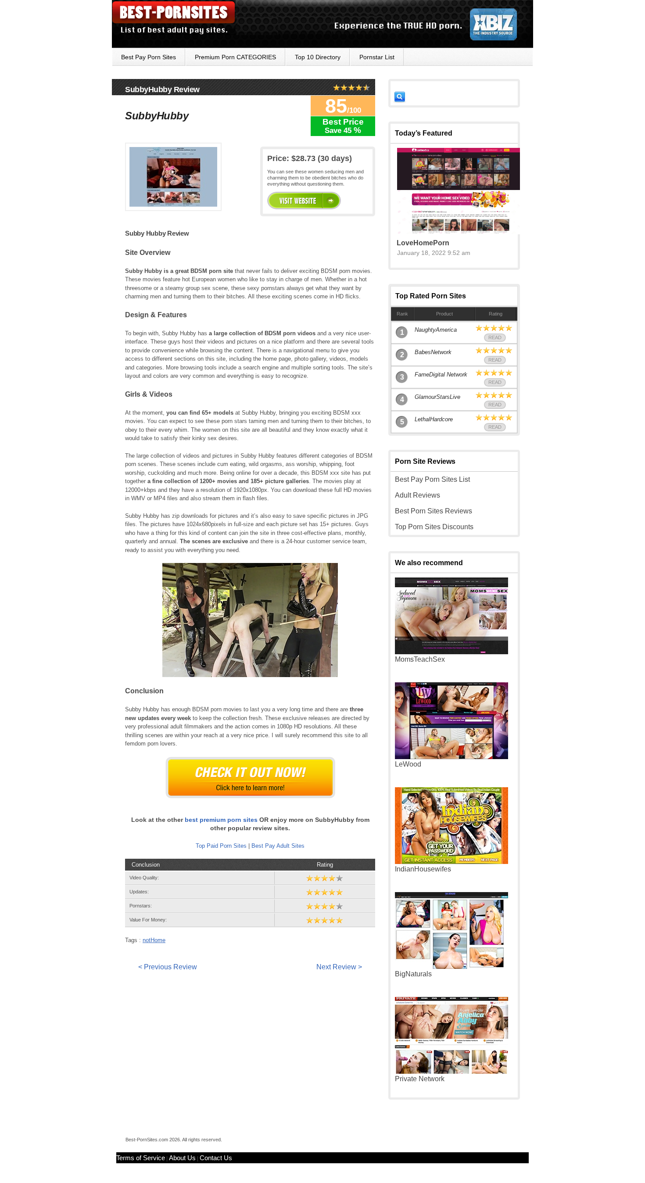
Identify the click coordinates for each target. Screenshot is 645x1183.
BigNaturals (413, 974)
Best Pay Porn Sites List (432, 479)
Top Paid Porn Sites (221, 845)
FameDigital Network (441, 374)
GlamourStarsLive (437, 397)
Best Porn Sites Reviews (433, 511)
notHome (154, 940)
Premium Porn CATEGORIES (235, 57)
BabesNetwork (433, 352)
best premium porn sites (221, 819)
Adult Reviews (417, 495)
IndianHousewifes (423, 869)
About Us (182, 1157)
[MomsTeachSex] (451, 652)
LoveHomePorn (423, 243)
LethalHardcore (434, 419)
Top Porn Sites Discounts (434, 527)
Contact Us (216, 1157)
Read (495, 337)
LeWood (408, 764)
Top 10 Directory (317, 57)
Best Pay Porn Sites (148, 57)
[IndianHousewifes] (451, 861)
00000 (304, 200)
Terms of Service (140, 1157)
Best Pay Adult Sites (278, 845)
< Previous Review (167, 967)
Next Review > (339, 967)
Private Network (419, 1079)
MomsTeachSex (420, 659)
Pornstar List (376, 57)
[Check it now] (250, 777)
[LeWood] (451, 756)
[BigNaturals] (451, 966)
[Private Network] (451, 1071)
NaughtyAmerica (436, 329)
